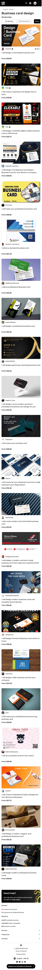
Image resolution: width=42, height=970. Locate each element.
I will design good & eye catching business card (21, 365)
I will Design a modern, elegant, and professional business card (16, 835)
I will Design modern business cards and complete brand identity (18, 600)
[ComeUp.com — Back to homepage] (3, 3)
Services (10, 21)
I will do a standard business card (15, 248)
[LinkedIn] (17, 962)
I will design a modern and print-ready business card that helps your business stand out (20, 562)
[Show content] (39, 930)
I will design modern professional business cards (19, 874)
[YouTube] (19, 962)
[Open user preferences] (38, 3)
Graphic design (8, 9)
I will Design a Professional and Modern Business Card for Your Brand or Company (19, 171)
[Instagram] (22, 962)
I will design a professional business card (18, 326)
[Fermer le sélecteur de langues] (33, 966)
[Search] (26, 3)
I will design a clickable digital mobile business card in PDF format (21, 132)
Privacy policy (21, 954)
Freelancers (25, 21)
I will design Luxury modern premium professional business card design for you (19, 405)
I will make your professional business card (19, 209)
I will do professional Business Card (16, 287)
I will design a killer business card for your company (19, 679)
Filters (37, 21)
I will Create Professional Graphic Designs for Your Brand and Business (20, 796)
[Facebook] (25, 962)
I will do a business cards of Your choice (18, 756)
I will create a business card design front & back (19, 93)
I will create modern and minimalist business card (20, 522)
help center (16, 899)
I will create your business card (14, 443)
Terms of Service (21, 951)
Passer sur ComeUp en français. (20, 966)
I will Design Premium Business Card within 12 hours (20, 639)
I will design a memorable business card (18, 53)
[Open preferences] (30, 3)
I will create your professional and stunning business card (19, 718)
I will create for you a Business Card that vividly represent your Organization (21, 483)
